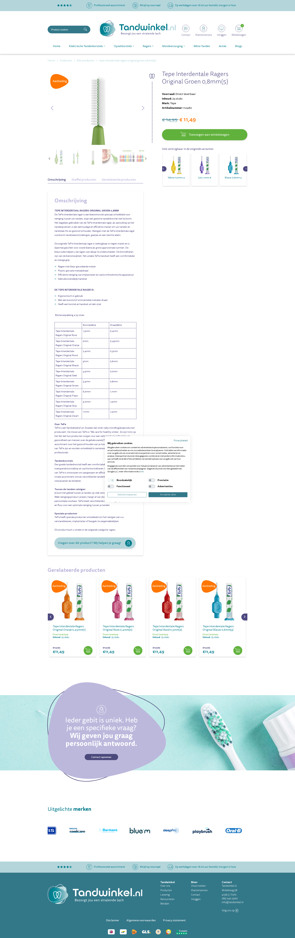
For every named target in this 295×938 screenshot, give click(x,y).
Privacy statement (174, 920)
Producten (166, 890)
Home (56, 46)
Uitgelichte (69, 809)
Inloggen (196, 899)
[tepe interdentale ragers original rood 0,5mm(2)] (172, 600)
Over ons (165, 886)
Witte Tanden (202, 46)
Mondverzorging (172, 46)
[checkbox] (110, 480)
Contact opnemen (101, 757)
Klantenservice (199, 890)
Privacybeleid (181, 440)
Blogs (238, 46)
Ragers (147, 46)
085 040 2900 (230, 898)
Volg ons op (228, 910)
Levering (165, 895)
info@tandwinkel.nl (232, 902)
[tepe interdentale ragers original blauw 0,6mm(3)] (222, 600)
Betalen (164, 904)
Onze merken (198, 886)
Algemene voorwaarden (141, 920)
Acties (222, 46)
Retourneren (167, 899)
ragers (112, 529)
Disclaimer (112, 920)
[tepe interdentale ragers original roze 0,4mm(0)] (123, 600)
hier (142, 471)
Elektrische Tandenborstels (86, 46)
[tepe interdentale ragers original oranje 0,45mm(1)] (73, 600)
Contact (195, 895)
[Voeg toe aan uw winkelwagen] (88, 650)
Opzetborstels (123, 46)
